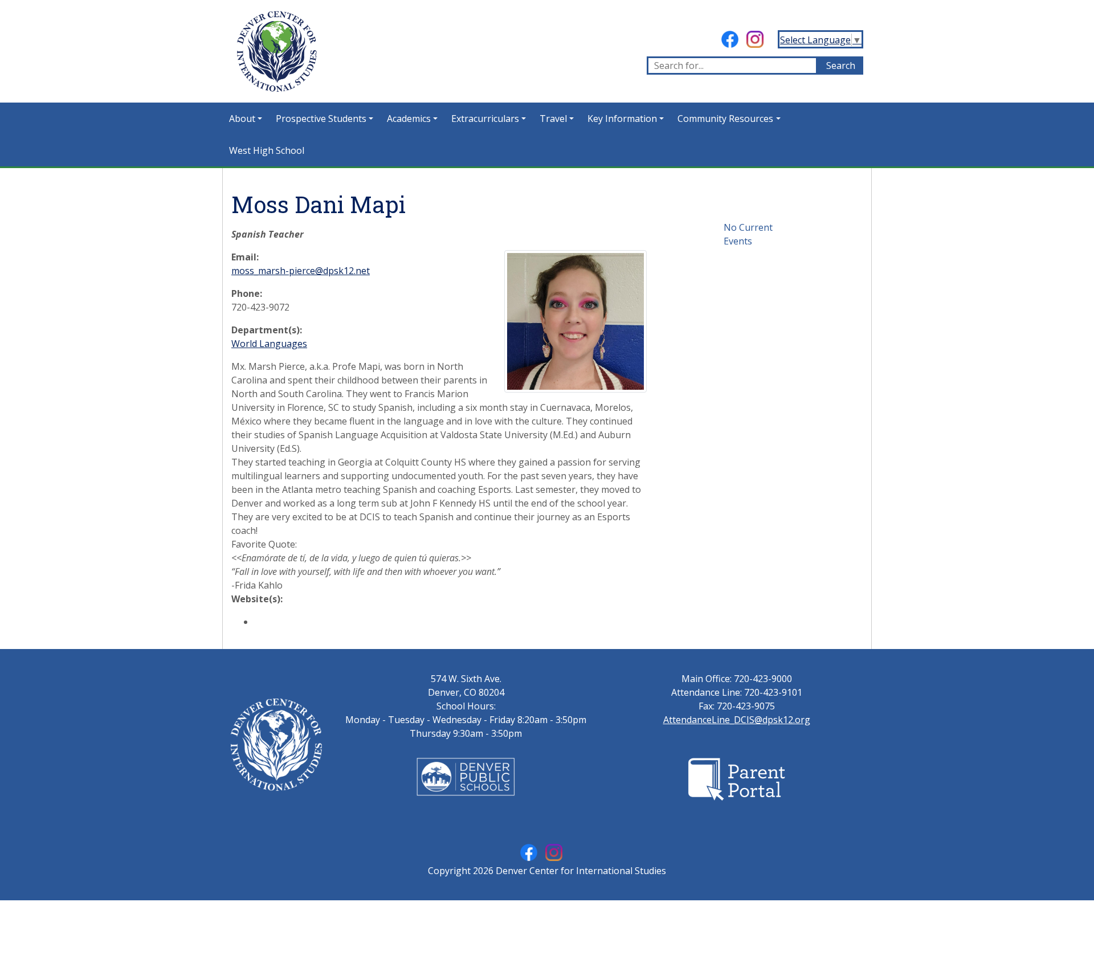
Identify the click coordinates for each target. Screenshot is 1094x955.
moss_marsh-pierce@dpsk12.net (300, 270)
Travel (553, 118)
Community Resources (725, 118)
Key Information (622, 118)
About (242, 118)
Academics (409, 118)
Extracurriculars (485, 118)
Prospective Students (321, 118)
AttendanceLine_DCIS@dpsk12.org (736, 719)
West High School (266, 150)
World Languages (269, 343)
